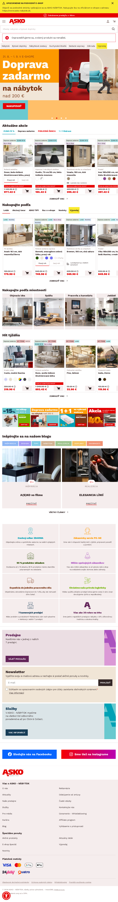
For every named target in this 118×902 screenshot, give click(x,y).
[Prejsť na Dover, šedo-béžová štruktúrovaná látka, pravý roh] (18, 156)
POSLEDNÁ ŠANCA (47, 131)
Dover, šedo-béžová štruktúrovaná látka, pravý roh (17, 172)
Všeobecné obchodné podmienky (15, 882)
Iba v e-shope (48, 210)
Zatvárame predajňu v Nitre (61, 15)
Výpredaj (102, 46)
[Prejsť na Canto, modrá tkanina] (18, 357)
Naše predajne (9, 801)
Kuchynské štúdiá (57, 46)
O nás (5, 788)
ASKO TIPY (34, 210)
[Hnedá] (109, 178)
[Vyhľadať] (114, 29)
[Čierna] (100, 379)
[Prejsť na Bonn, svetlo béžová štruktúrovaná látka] (49, 357)
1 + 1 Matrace (65, 131)
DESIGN (25, 444)
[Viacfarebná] (20, 379)
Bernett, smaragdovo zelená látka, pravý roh (48, 252)
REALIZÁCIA (63, 444)
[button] (6, 895)
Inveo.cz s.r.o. (59, 890)
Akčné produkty (10, 838)
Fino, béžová (74, 371)
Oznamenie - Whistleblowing (72, 813)
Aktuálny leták (66, 838)
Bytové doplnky (19, 46)
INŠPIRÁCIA (10, 444)
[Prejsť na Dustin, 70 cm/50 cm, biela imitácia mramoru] (49, 156)
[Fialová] (104, 178)
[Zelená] (37, 258)
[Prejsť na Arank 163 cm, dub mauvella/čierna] (18, 235)
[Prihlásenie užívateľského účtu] (108, 21)
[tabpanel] (59, 84)
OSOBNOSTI (94, 444)
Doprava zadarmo (26, 131)
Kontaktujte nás (66, 807)
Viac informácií (16, 693)
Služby (5, 807)
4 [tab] (66, 118)
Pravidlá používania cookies (80, 882)
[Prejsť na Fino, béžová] (81, 357)
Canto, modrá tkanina (14, 371)
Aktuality (6, 794)
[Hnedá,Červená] (114, 178)
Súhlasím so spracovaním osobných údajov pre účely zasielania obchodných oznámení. (53, 689)
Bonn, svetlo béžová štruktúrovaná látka (45, 373)
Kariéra (5, 820)
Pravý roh (11, 180)
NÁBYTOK (48, 444)
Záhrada (91, 46)
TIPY (36, 444)
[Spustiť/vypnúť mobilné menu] (4, 21)
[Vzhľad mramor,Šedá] (42, 178)
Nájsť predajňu (17, 659)
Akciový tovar (18, 210)
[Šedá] (24, 379)
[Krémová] (15, 379)
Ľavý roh (25, 180)
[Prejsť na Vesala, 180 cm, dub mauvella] (81, 156)
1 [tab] (52, 118)
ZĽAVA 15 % (8, 131)
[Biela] (73, 178)
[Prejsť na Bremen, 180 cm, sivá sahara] (81, 235)
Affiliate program (67, 820)
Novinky (62, 210)
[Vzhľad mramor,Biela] (37, 178)
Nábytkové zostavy (38, 46)
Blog (4, 826)
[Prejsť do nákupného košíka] (114, 21)
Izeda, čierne (104, 371)
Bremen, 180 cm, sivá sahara (80, 250)
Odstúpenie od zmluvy (69, 794)
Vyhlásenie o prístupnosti (71, 826)
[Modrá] (46, 258)
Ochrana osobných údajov (41, 882)
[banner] (16, 417)
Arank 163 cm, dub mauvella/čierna (13, 252)
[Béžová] (42, 258)
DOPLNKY (79, 444)
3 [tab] (61, 118)
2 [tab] (56, 118)
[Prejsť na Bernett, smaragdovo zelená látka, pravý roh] (49, 235)
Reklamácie (64, 788)
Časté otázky (65, 801)
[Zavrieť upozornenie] (112, 3)
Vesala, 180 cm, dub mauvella (79, 172)
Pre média (7, 813)
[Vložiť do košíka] (27, 191)
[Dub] (68, 178)
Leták (6, 210)
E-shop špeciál (9, 844)
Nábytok (5, 46)
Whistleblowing (60, 882)
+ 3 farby (59, 258)
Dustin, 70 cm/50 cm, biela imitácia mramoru (48, 172)
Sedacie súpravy (76, 46)
